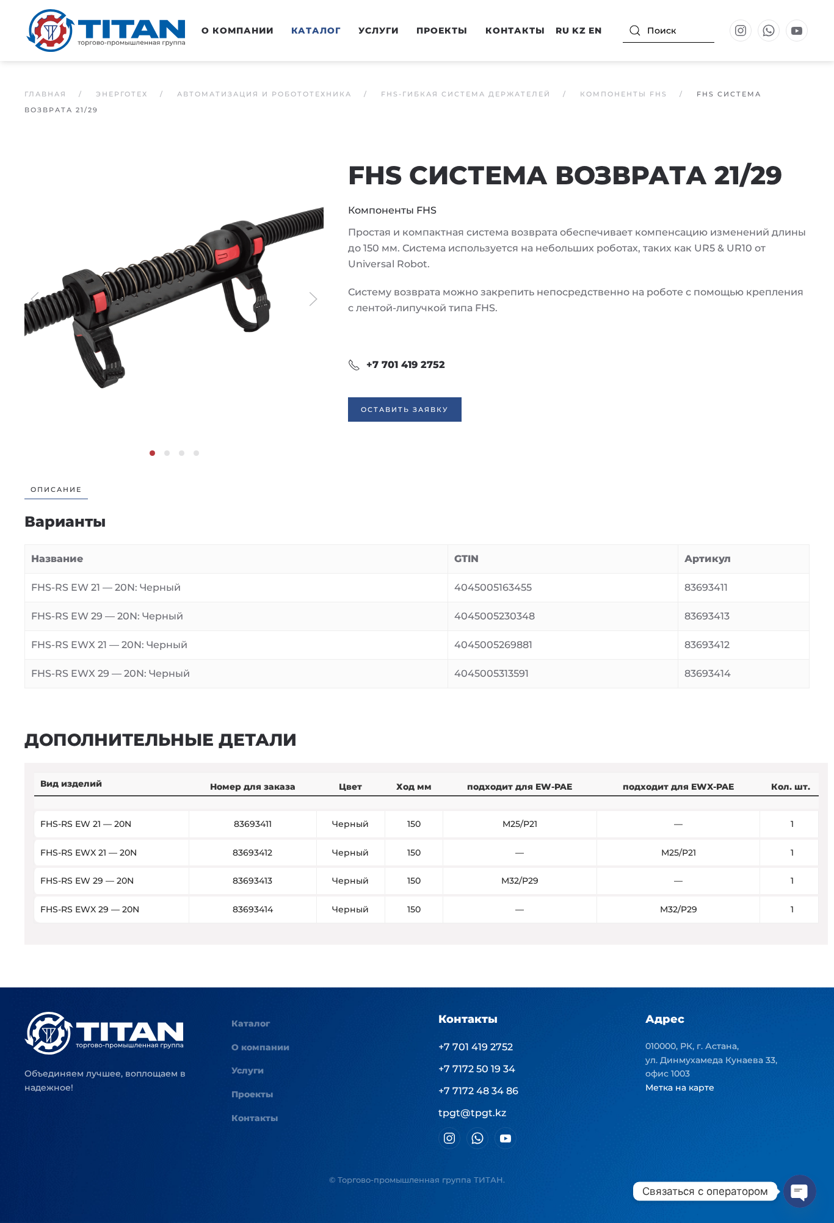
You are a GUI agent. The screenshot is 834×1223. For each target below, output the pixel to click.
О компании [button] (237, 30)
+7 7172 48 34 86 (478, 1091)
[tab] (152, 453)
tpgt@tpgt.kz (472, 1113)
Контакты (515, 30)
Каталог (250, 1023)
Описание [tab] (56, 489)
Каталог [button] (316, 30)
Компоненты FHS (392, 210)
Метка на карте (679, 1087)
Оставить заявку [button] (405, 409)
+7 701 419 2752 (405, 364)
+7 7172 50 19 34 (476, 1069)
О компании (260, 1047)
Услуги (378, 30)
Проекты (442, 30)
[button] (174, 298)
